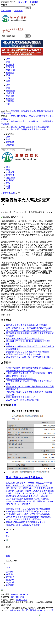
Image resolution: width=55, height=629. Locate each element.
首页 (8, 59)
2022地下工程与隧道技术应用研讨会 (22, 400)
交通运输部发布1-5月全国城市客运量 (23, 525)
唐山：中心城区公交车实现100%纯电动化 (25, 338)
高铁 (8, 137)
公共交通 (10, 64)
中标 (8, 78)
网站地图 (10, 585)
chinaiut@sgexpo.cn (19, 594)
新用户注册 (6, 11)
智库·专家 (10, 70)
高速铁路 (10, 145)
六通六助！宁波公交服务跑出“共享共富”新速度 (27, 352)
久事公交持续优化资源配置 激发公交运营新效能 (28, 511)
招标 (8, 75)
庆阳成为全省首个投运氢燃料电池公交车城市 (26, 325)
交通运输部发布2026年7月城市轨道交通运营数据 (28, 514)
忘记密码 (18, 11)
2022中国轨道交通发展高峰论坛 (20, 397)
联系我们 (10, 574)
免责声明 (10, 582)
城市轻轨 (10, 142)
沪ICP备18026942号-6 (15, 610)
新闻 (8, 62)
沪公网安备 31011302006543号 (39, 610)
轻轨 (8, 139)
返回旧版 (34, 2)
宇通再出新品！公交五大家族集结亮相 (23, 354)
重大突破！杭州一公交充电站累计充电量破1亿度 (28, 509)
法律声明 (10, 580)
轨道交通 (10, 67)
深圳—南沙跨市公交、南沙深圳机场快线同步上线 (28, 328)
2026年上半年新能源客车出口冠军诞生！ (24, 519)
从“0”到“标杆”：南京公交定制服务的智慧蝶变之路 (29, 330)
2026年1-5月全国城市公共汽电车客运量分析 (26, 522)
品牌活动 (10, 101)
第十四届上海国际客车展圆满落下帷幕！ (29, 129)
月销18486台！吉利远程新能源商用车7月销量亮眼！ (29, 517)
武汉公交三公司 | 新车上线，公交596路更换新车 (28, 357)
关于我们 (10, 572)
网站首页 (22, 2)
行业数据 (10, 72)
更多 (13, 405)
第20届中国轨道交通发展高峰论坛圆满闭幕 (30, 127)
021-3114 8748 (17, 597)
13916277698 (21, 600)
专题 (8, 80)
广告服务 (10, 577)
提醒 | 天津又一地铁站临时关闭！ (21, 378)
